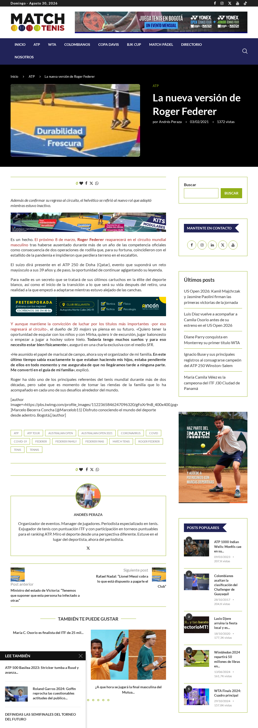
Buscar (190, 184)
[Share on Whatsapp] (97, 183)
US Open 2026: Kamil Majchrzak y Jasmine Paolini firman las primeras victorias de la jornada (212, 297)
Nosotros (24, 57)
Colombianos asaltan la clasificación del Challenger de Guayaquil (226, 585)
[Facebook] (215, 3)
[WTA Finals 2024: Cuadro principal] (196, 697)
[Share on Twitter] (91, 183)
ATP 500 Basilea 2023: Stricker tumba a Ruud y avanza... (42, 669)
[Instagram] (222, 3)
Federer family (66, 441)
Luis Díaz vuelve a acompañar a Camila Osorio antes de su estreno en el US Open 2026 (210, 319)
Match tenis (121, 441)
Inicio (20, 44)
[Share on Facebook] (86, 183)
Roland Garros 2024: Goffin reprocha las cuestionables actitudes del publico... (54, 693)
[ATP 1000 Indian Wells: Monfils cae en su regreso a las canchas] (196, 548)
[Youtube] (237, 3)
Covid (153, 433)
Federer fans (94, 441)
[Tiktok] (245, 3)
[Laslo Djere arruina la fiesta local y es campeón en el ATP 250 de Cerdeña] (196, 624)
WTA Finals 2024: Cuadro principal (227, 693)
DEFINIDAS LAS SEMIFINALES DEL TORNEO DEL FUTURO (40, 716)
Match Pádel (161, 44)
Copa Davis (108, 44)
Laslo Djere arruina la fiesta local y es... (225, 623)
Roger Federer (149, 441)
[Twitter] (230, 3)
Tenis (17, 449)
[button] (159, 665)
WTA (52, 44)
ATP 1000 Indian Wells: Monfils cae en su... (227, 546)
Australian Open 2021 (96, 433)
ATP (37, 44)
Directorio (191, 44)
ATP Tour (33, 433)
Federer (41, 441)
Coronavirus (131, 433)
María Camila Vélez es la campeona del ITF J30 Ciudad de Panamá (212, 383)
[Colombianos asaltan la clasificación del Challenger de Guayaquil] (196, 582)
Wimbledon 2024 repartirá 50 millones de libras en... (227, 659)
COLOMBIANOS (77, 44)
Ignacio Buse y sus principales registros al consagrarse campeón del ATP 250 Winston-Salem (212, 360)
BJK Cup (134, 44)
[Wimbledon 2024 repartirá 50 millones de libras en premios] (196, 658)
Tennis (34, 449)
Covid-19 (20, 441)
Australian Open (60, 433)
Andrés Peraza (170, 121)
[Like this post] (81, 183)
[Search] (244, 51)
